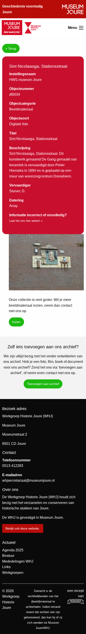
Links (6, 567)
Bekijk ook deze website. (23, 528)
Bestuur (8, 556)
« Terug (11, 48)
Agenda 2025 (12, 550)
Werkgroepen (12, 572)
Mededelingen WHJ (17, 561)
